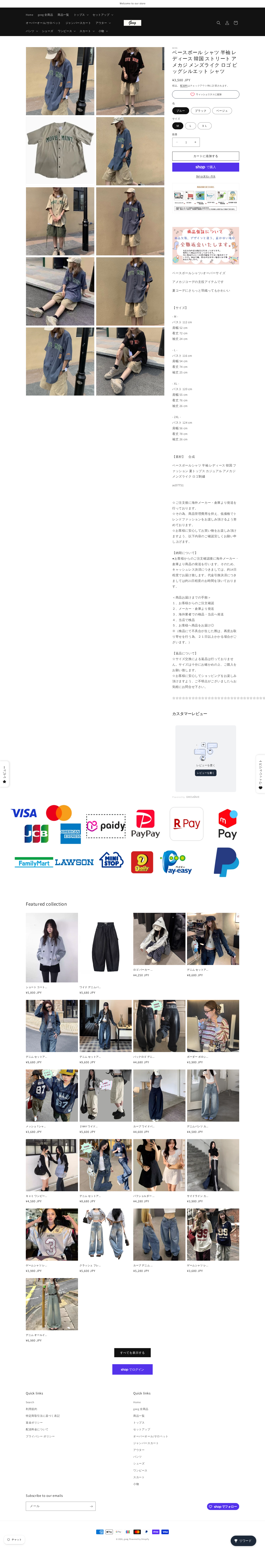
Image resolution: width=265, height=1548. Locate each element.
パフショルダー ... (144, 1196)
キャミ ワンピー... (36, 1196)
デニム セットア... (197, 969)
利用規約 (31, 1409)
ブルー (180, 110)
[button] (80, 15)
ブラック (201, 110)
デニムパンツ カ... (197, 1126)
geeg (126, 1539)
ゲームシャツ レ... (36, 1265)
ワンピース (140, 1470)
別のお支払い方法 (206, 176)
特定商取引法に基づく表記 (43, 1416)
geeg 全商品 (140, 1409)
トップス (139, 1422)
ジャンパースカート (146, 1443)
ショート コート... (36, 987)
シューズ (139, 1463)
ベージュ (222, 110)
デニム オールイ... (36, 1335)
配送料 (184, 85)
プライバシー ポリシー (40, 1436)
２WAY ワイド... (89, 1126)
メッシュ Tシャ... (36, 1126)
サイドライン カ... (197, 1196)
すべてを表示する (132, 1352)
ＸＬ (205, 126)
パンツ (137, 1456)
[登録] (91, 1506)
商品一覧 (139, 1416)
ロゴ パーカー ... (143, 969)
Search (30, 1402)
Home (137, 1402)
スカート (139, 1477)
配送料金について (37, 1429)
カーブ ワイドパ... (144, 1126)
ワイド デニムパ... (90, 987)
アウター (139, 1450)
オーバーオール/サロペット (150, 1436)
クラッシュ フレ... (90, 1265)
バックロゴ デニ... (144, 1056)
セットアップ (141, 1429)
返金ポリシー (34, 1422)
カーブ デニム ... (143, 1265)
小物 (136, 1484)
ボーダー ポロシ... (197, 1056)
